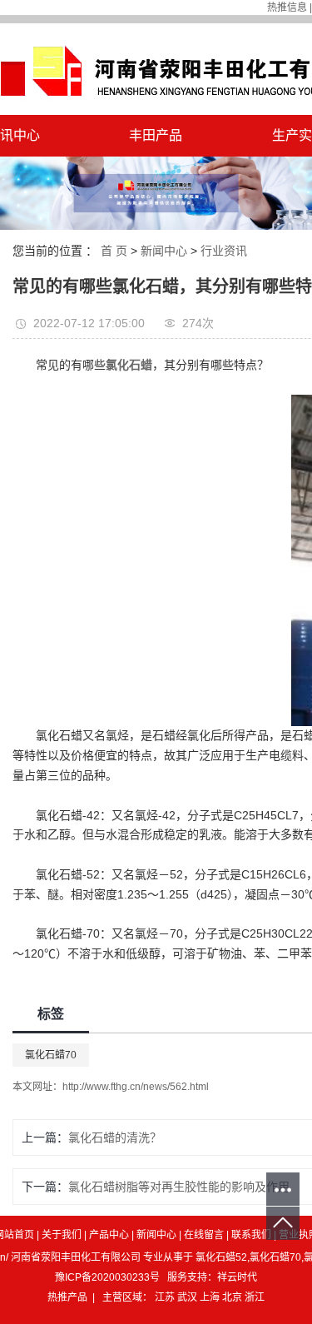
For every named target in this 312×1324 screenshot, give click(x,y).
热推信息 (287, 7)
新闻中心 (164, 250)
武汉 (188, 1297)
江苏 (166, 1297)
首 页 (114, 250)
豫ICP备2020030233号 (107, 1277)
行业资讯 (224, 250)
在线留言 (204, 1235)
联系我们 (251, 1235)
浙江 (255, 1297)
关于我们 (62, 1235)
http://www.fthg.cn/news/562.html (135, 1087)
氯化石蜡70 (51, 1055)
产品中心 (109, 1235)
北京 (233, 1297)
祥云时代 (237, 1277)
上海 (211, 1297)
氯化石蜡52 (221, 1257)
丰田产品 (155, 135)
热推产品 (67, 1297)
